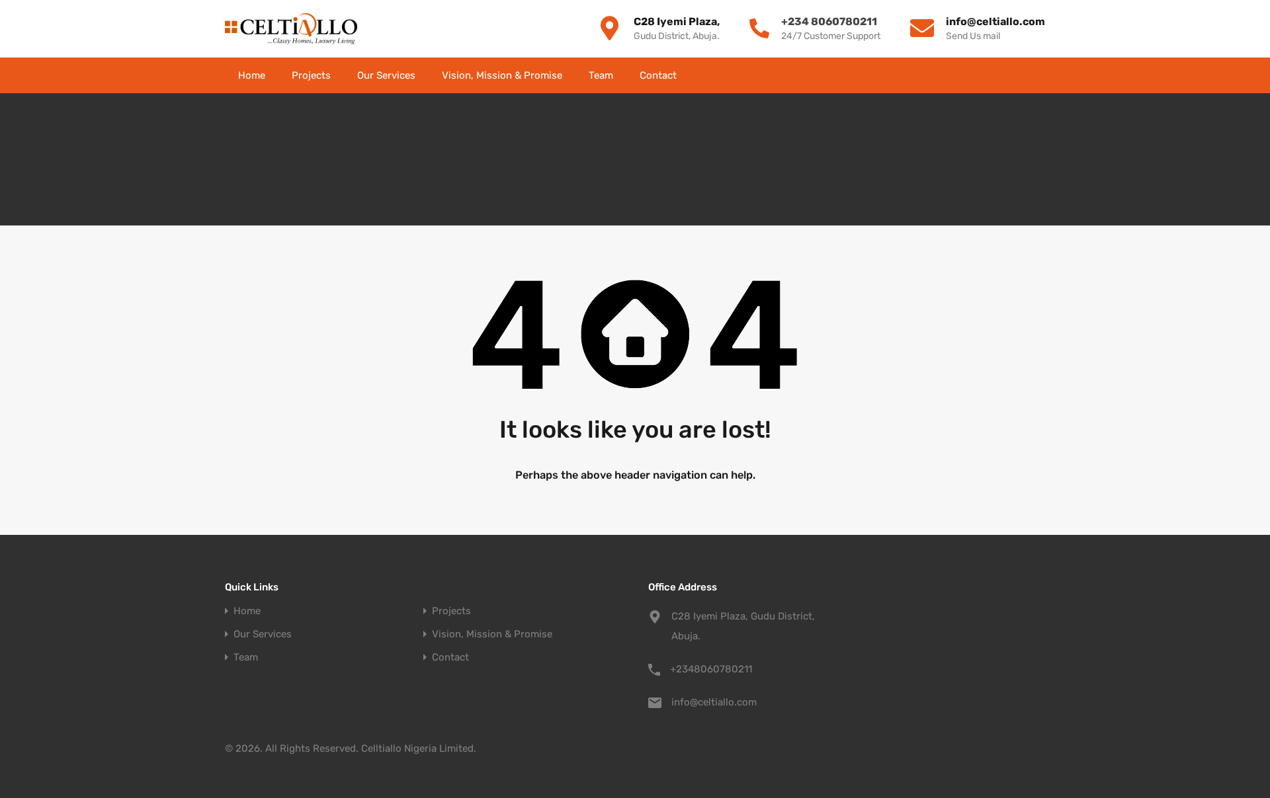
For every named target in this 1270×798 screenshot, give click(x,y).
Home (251, 75)
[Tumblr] (1040, 75)
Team (601, 75)
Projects (311, 75)
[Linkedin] (992, 75)
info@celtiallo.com (714, 702)
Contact (658, 75)
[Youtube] (968, 75)
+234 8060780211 (829, 21)
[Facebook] (920, 75)
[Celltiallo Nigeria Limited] (291, 28)
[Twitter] (944, 75)
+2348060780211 (711, 669)
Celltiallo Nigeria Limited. (418, 748)
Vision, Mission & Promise (502, 75)
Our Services (386, 75)
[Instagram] (1016, 75)
